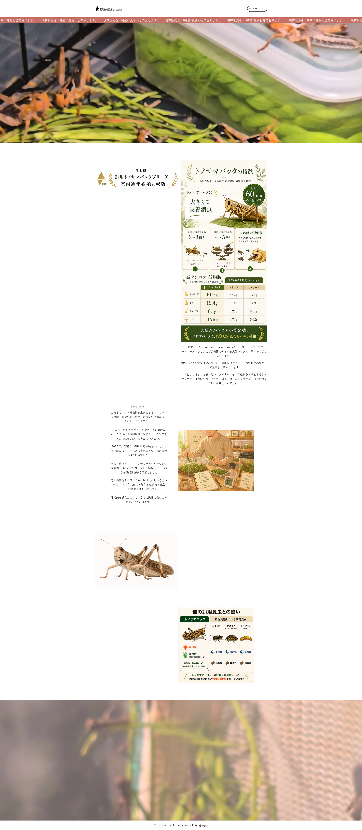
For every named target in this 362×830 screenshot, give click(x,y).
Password (259, 8)
